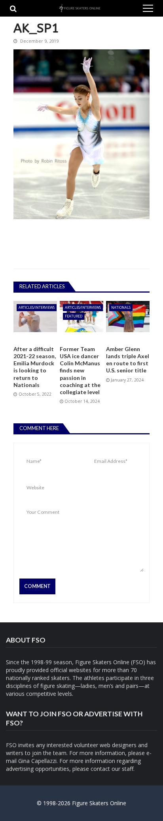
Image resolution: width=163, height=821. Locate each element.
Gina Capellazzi (37, 761)
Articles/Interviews (37, 307)
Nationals (121, 307)
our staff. (123, 768)
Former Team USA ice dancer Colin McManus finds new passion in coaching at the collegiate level (80, 370)
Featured (73, 316)
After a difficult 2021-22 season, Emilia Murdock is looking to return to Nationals (34, 367)
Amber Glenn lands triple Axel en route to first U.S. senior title (127, 360)
